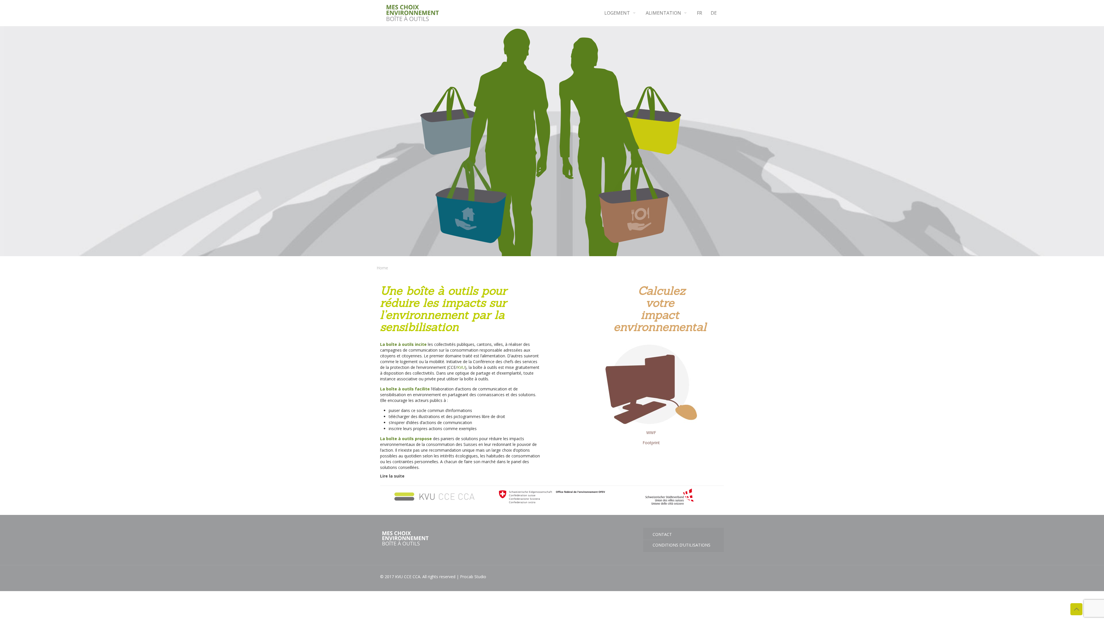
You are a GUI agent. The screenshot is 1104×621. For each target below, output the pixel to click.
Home (382, 268)
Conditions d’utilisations (681, 545)
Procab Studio (473, 576)
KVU (461, 367)
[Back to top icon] (1076, 609)
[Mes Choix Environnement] (413, 13)
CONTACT (662, 534)
